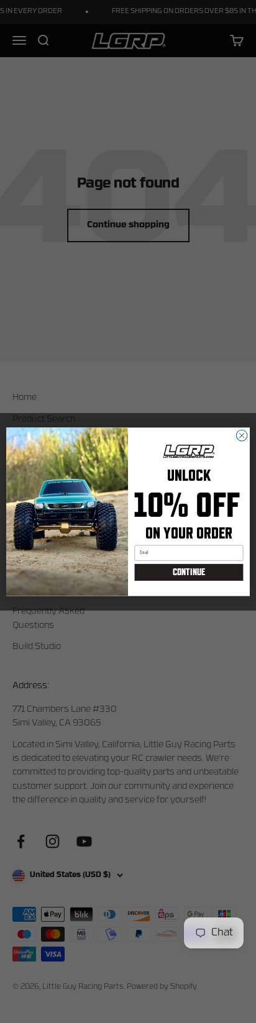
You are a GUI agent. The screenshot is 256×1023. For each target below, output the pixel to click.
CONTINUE (188, 572)
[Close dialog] (241, 435)
